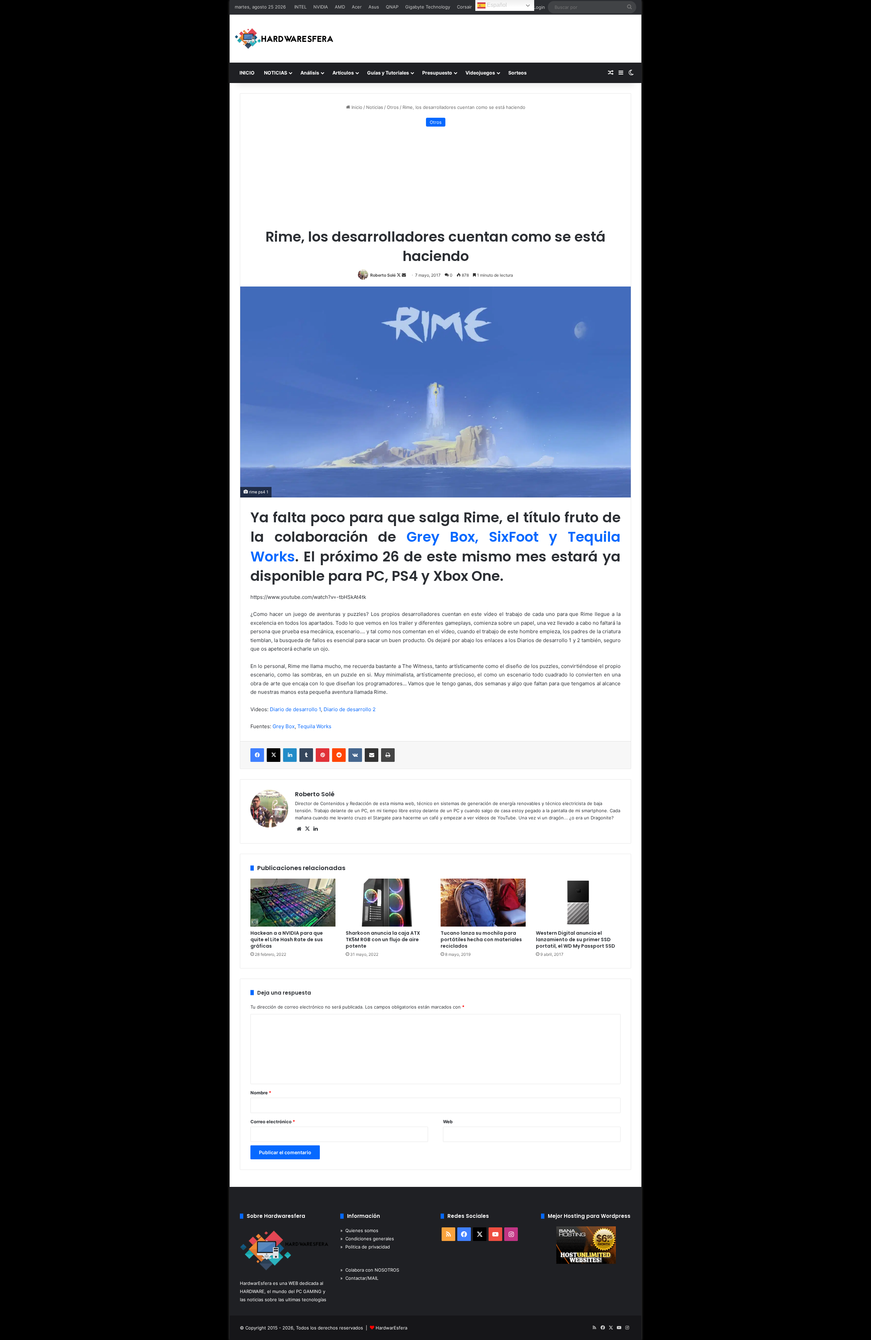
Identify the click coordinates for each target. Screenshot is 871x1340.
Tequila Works (314, 726)
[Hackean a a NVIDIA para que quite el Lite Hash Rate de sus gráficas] (292, 903)
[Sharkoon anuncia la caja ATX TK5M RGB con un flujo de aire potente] (388, 903)
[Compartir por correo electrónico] (371, 755)
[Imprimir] (388, 755)
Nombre (260, 1092)
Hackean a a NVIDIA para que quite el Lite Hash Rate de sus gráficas (286, 939)
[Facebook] (257, 755)
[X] (273, 755)
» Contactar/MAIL (359, 1278)
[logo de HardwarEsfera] (284, 38)
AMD (340, 7)
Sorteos (517, 73)
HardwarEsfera (391, 1327)
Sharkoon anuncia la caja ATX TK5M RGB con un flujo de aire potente (383, 939)
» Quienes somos (359, 1230)
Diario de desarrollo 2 (350, 709)
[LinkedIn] (290, 755)
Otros (393, 107)
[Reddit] (339, 755)
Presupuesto (437, 73)
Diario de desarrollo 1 (295, 709)
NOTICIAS (275, 73)
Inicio (356, 107)
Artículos (343, 73)
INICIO (247, 73)
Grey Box (284, 726)
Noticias (374, 107)
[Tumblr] (306, 755)
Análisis (309, 73)
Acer (357, 7)
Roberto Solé (383, 275)
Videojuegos (480, 73)
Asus (373, 7)
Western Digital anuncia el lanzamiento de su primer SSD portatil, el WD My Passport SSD (575, 939)
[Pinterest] (322, 755)
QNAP (392, 7)
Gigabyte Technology (427, 7)
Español (496, 5)
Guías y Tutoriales (388, 73)
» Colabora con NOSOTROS (369, 1270)
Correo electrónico (272, 1121)
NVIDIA (320, 7)
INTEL (300, 7)
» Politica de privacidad (365, 1246)
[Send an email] (404, 275)
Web (448, 1121)
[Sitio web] (299, 829)
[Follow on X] (399, 275)
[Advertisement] (435, 177)
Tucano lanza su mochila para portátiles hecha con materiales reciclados (481, 939)
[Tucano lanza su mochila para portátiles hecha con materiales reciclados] (483, 903)
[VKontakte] (355, 755)
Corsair (464, 7)
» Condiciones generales (367, 1238)
